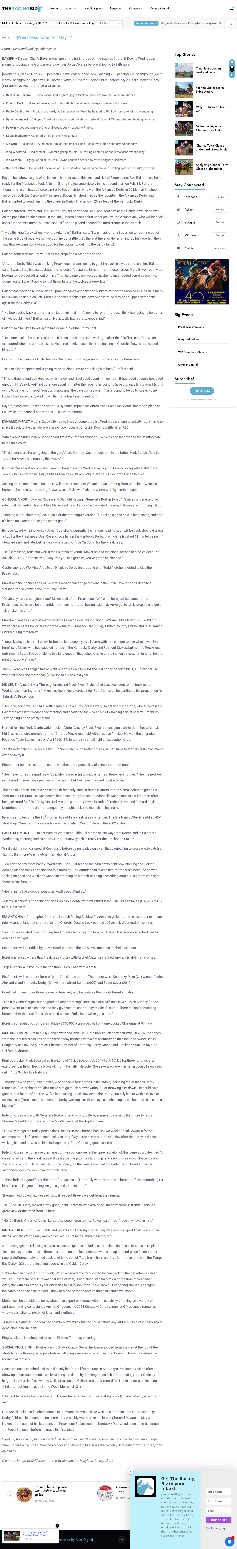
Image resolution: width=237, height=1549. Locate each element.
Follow (220, 197)
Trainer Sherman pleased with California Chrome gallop (52, 1491)
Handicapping (93, 8)
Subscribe (220, 248)
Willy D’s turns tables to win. (212, 109)
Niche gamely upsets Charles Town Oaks (209, 128)
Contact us (135, 8)
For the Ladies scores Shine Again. (210, 90)
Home (54, 8)
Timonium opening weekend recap (21, 23)
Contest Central (159, 8)
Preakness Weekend (191, 327)
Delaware (180, 23)
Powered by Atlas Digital (75, 1539)
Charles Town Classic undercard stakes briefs (211, 147)
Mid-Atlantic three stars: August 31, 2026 (73, 23)
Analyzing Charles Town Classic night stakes (212, 167)
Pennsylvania (196, 23)
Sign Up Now (201, 391)
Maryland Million (188, 339)
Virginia (211, 23)
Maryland (166, 23)
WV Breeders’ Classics (192, 352)
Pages (114, 8)
